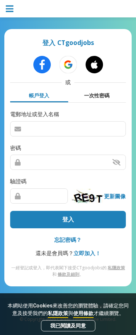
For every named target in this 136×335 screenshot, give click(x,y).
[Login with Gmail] (68, 64)
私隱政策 (58, 313)
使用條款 (83, 313)
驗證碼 (18, 181)
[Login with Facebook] (42, 64)
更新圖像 (115, 196)
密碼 (15, 147)
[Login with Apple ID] (94, 64)
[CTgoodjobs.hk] (68, 9)
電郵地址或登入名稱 (34, 114)
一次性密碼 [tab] (97, 95)
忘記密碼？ (68, 239)
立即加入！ (87, 253)
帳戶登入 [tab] (39, 95)
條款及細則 (68, 274)
